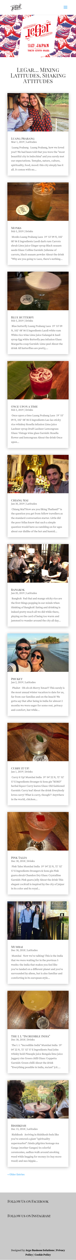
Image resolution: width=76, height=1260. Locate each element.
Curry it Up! (20, 768)
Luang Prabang (22, 138)
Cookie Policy (43, 1254)
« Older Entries (16, 1174)
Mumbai (17, 947)
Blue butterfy (22, 317)
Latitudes (31, 142)
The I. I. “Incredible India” (30, 1036)
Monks (16, 228)
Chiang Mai (19, 500)
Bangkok (18, 590)
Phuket (17, 679)
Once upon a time (24, 406)
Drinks (29, 231)
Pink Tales (19, 857)
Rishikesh (18, 1125)
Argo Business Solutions (39, 1250)
